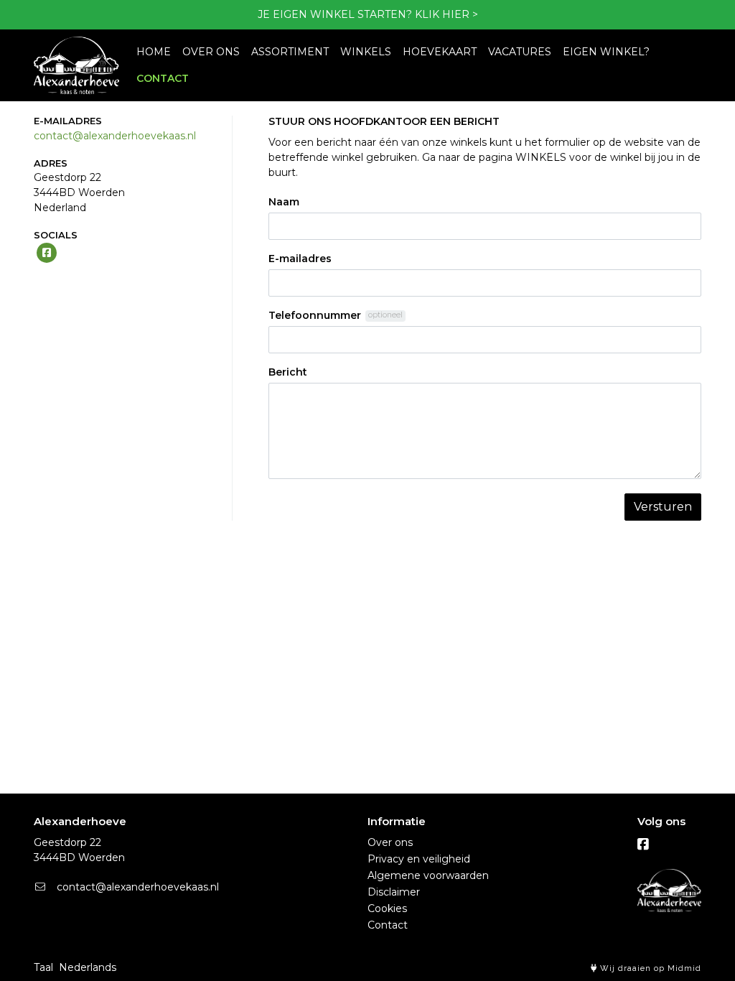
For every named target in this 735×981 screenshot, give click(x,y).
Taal (43, 967)
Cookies (387, 908)
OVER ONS (211, 51)
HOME (153, 51)
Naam (283, 201)
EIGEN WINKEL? (606, 51)
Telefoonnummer (314, 315)
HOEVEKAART (440, 51)
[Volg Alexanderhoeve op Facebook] (643, 844)
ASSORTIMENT (290, 51)
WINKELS (365, 51)
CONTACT (162, 78)
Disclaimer (394, 891)
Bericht (287, 372)
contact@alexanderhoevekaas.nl (115, 135)
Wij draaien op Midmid (649, 968)
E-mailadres (300, 258)
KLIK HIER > (446, 14)
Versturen (663, 506)
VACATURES (519, 51)
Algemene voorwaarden (428, 875)
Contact (388, 925)
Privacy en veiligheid (419, 858)
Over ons (390, 842)
